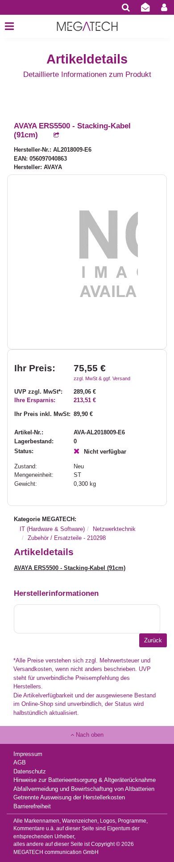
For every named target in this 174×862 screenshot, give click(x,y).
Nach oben (89, 734)
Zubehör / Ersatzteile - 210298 (67, 538)
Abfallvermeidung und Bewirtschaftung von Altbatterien (83, 789)
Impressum (27, 754)
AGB (19, 762)
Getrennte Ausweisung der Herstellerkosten (69, 797)
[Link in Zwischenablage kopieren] (51, 135)
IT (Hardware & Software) (52, 529)
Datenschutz (29, 771)
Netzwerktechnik (114, 529)
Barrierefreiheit (32, 806)
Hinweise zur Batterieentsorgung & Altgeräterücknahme (84, 780)
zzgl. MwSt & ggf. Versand (102, 378)
